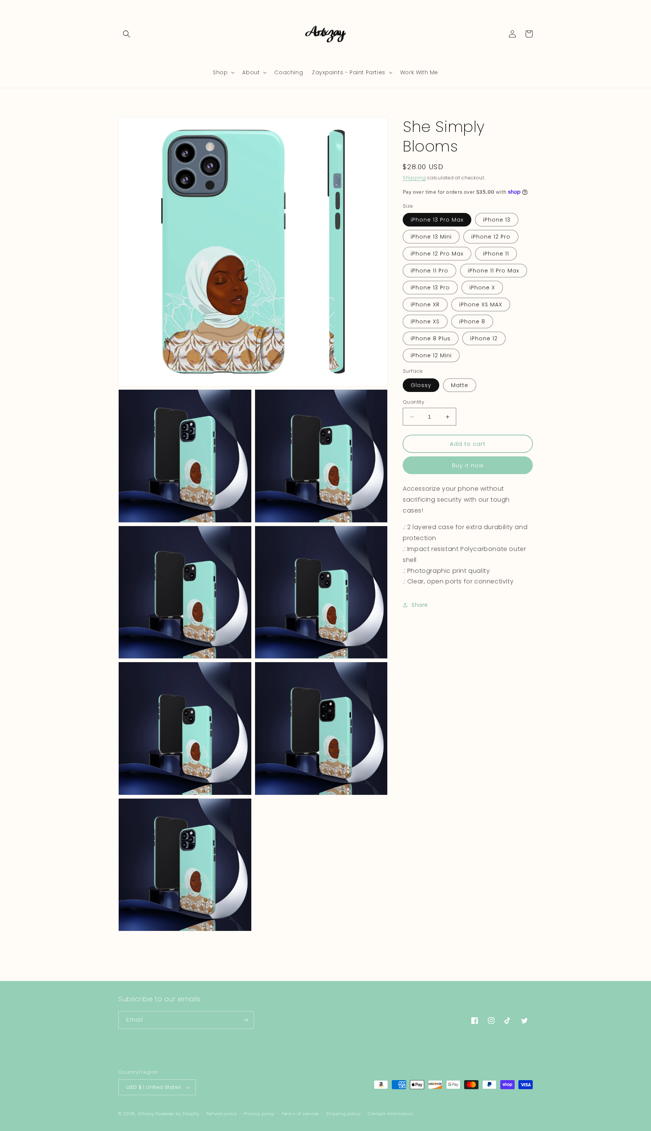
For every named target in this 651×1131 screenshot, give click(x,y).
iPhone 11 (496, 253)
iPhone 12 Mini (431, 355)
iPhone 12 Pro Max (437, 253)
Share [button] (419, 605)
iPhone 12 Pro (490, 236)
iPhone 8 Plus (431, 338)
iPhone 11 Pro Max (493, 270)
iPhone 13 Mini (431, 236)
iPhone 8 (472, 321)
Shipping (414, 177)
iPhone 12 (484, 338)
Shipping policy (343, 1114)
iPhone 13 (496, 219)
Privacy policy (259, 1114)
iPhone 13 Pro (430, 287)
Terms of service (300, 1114)
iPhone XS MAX (480, 304)
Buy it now (468, 465)
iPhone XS (425, 321)
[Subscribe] (245, 1020)
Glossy (421, 385)
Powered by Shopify (177, 1114)
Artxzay (146, 1114)
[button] (126, 34)
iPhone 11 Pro (429, 270)
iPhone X (482, 287)
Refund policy (221, 1114)
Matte (459, 385)
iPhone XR (425, 304)
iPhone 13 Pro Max (437, 219)
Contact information (390, 1114)
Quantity (413, 402)
